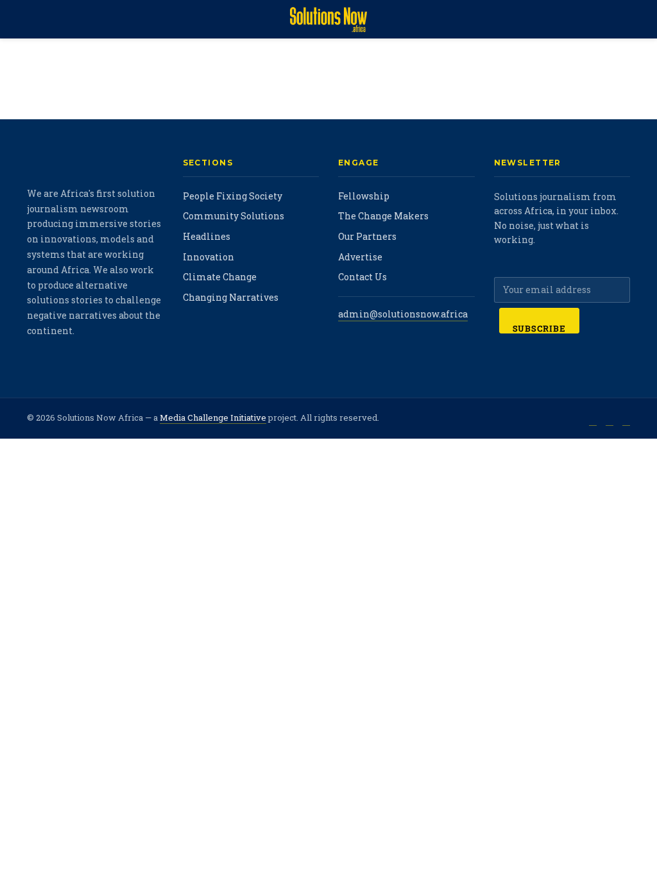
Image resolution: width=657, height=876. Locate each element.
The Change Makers (383, 216)
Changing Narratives (230, 297)
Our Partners (367, 236)
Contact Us (362, 277)
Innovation (208, 257)
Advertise (360, 257)
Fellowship (363, 196)
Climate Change (220, 277)
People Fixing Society (232, 196)
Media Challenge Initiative (213, 417)
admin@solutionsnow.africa (403, 314)
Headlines (206, 236)
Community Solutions (233, 216)
